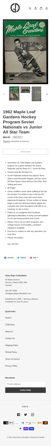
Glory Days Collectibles (21, 437)
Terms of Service (12, 359)
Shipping (6, 141)
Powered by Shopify (37, 437)
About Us (9, 331)
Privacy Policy (11, 366)
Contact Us (10, 338)
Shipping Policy (11, 345)
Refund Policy (11, 352)
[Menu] (46, 8)
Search (8, 318)
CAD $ (25, 406)
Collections (10, 324)
